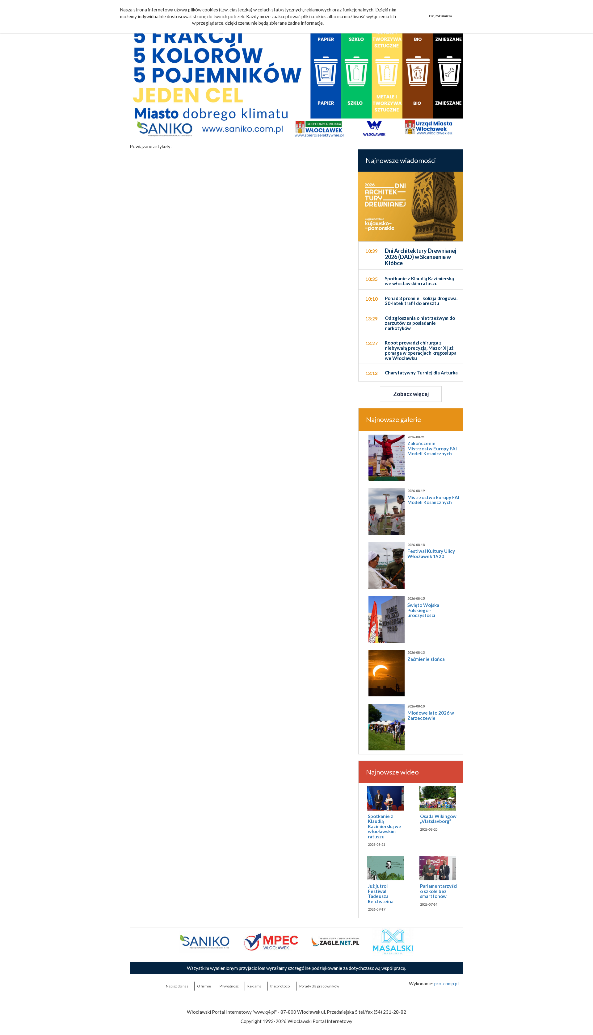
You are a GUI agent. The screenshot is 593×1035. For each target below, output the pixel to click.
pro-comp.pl (446, 983)
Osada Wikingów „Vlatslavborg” (438, 818)
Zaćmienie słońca (426, 659)
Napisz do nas (177, 986)
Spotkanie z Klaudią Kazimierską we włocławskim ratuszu (384, 826)
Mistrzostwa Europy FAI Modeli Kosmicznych (433, 500)
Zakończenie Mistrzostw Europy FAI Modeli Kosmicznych (432, 448)
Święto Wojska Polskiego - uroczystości (423, 610)
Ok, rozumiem (440, 16)
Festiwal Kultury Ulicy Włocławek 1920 (431, 553)
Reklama (254, 986)
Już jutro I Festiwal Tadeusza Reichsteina (380, 893)
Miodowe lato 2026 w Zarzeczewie (430, 715)
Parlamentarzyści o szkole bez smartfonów (438, 891)
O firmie (204, 986)
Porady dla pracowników (319, 986)
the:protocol (280, 986)
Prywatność (229, 986)
